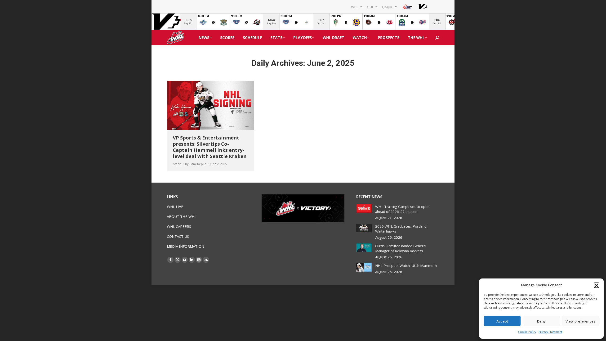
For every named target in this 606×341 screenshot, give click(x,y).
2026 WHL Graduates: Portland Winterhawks (401, 228)
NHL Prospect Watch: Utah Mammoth (406, 265)
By (195, 164)
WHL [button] (355, 7)
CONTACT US (178, 236)
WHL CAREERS (179, 226)
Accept (502, 321)
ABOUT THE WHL (181, 216)
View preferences (580, 321)
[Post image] (364, 208)
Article (177, 164)
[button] (596, 285)
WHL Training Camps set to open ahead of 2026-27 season (402, 209)
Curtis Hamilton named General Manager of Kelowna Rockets (400, 248)
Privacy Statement (550, 332)
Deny (541, 321)
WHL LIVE (175, 206)
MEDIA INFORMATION (185, 246)
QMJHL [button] (388, 7)
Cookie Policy (527, 332)
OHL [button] (371, 7)
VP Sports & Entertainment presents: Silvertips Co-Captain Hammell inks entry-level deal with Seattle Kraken (210, 147)
